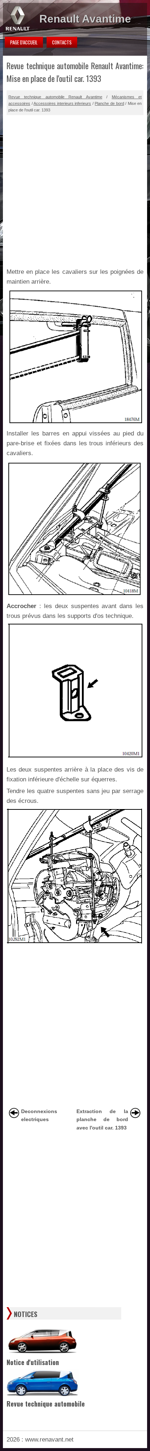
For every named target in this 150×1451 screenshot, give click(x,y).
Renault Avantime (85, 19)
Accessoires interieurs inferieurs (62, 103)
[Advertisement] (75, 190)
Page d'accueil (24, 42)
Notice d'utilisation (33, 1362)
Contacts (62, 42)
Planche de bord (109, 103)
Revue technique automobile (46, 1403)
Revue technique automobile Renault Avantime (55, 97)
